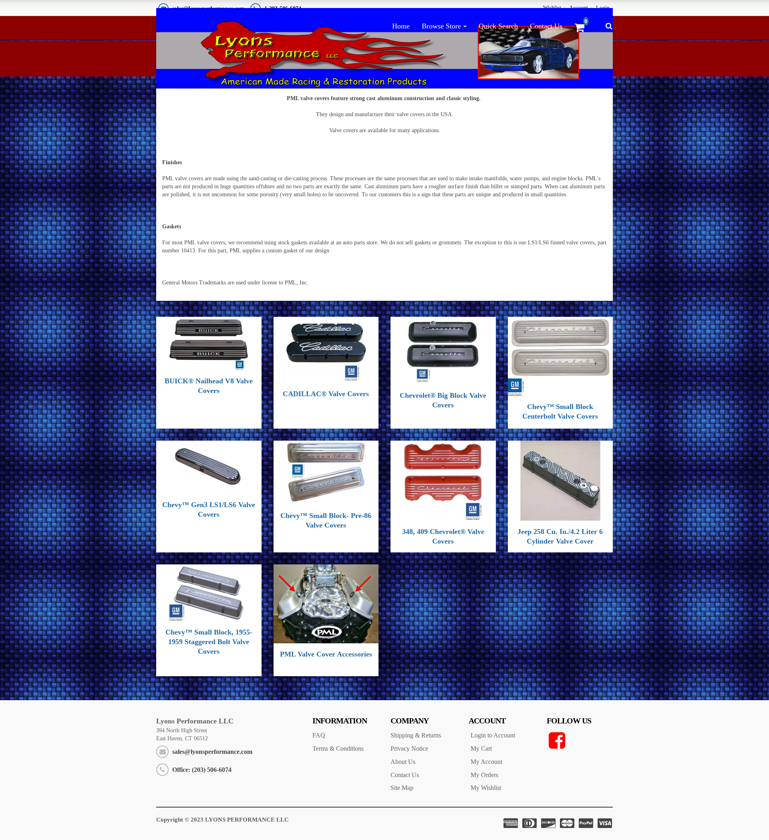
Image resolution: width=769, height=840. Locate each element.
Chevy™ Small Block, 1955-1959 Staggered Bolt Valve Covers (208, 641)
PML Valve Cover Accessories (326, 654)
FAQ (318, 735)
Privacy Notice (409, 748)
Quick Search (498, 26)
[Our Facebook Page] (580, 740)
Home (401, 26)
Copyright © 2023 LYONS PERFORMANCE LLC (222, 819)
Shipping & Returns (416, 735)
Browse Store (441, 26)
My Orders (484, 775)
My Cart (481, 748)
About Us (403, 761)
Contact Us (546, 26)
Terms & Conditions (338, 748)
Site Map (402, 787)
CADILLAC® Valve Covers (326, 394)
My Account (486, 761)
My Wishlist (486, 787)
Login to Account (493, 735)
